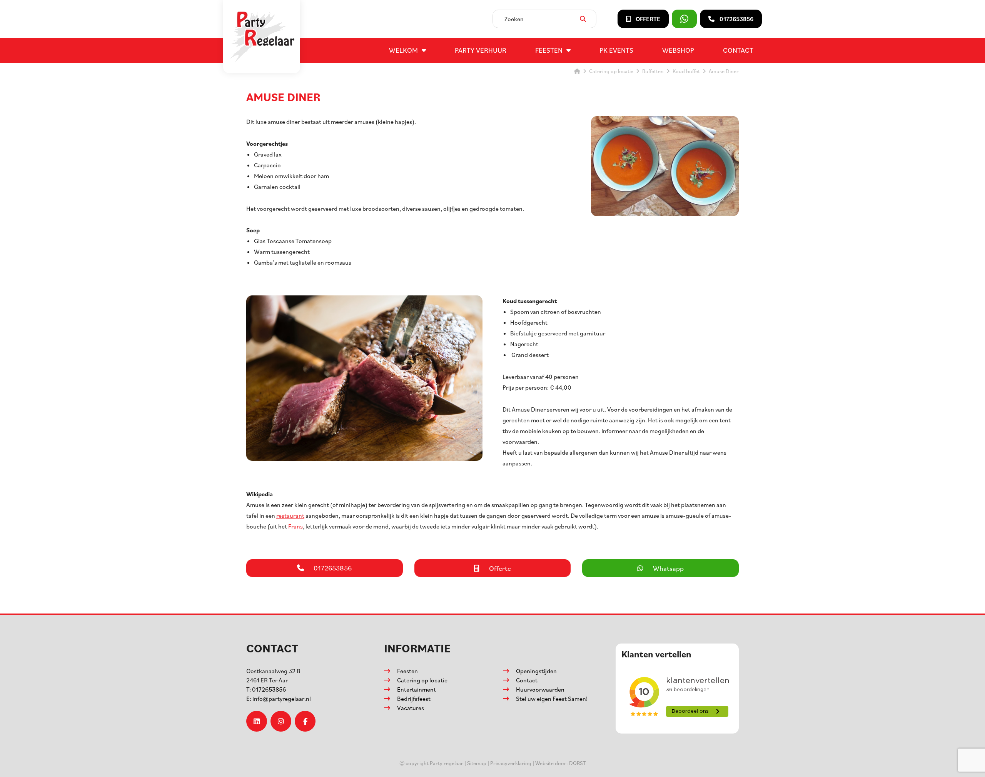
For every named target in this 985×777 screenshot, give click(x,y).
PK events (616, 50)
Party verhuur (480, 50)
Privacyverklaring (510, 763)
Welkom (403, 50)
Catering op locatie (422, 680)
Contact (738, 50)
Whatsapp (668, 568)
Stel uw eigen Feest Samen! (552, 698)
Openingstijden (536, 671)
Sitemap (476, 763)
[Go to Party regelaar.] (577, 71)
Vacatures (410, 708)
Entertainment (416, 689)
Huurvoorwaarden (540, 689)
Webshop (678, 50)
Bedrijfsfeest (414, 698)
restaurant (290, 515)
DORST (577, 763)
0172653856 (266, 689)
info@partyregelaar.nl (278, 698)
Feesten (549, 50)
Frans (295, 526)
